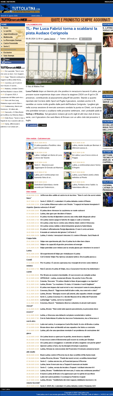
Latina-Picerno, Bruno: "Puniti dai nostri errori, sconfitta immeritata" (68, 358)
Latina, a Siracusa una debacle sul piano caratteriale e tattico (65, 315)
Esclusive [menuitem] (8, 53)
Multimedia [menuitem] (8, 37)
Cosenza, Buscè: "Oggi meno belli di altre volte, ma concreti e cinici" (68, 290)
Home (4, 25)
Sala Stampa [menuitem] (9, 56)
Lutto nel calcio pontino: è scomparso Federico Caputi (62, 377)
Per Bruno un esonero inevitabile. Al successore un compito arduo (68, 275)
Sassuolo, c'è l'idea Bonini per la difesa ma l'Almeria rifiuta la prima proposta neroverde (12, 115)
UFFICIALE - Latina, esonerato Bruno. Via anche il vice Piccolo (66, 278)
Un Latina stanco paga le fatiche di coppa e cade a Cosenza (65, 220)
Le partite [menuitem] (7, 31)
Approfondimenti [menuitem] (11, 34)
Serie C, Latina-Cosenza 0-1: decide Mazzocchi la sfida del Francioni (68, 297)
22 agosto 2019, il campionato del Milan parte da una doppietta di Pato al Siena (13, 97)
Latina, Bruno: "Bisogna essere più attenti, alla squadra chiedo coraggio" (70, 294)
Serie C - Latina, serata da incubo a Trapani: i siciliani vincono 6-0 (67, 367)
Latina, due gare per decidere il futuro (56, 214)
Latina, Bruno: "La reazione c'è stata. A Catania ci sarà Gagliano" (67, 284)
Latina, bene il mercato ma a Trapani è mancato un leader (64, 364)
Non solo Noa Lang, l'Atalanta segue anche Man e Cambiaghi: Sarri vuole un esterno (13, 103)
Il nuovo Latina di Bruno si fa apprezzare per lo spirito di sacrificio (67, 374)
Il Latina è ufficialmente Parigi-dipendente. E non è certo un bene (67, 229)
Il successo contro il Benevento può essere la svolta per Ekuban (67, 340)
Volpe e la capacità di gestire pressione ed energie (61, 244)
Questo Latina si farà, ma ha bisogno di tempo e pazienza (64, 346)
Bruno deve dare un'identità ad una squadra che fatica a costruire (67, 327)
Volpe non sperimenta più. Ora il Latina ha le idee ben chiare (65, 241)
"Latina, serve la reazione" (56, 300)
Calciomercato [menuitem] (10, 49)
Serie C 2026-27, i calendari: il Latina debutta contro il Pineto (65, 201)
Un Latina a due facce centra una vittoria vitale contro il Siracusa (67, 223)
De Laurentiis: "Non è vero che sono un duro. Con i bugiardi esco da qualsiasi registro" (12, 74)
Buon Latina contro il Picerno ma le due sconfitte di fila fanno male (67, 355)
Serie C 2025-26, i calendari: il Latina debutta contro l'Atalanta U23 (68, 386)
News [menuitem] (6, 28)
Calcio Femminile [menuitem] (11, 43)
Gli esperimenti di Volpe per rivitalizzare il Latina (60, 254)
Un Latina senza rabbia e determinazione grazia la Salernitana (66, 226)
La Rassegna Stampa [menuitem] (12, 40)
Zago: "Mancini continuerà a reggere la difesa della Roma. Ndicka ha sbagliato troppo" (13, 80)
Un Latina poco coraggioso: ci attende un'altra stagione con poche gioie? (70, 343)
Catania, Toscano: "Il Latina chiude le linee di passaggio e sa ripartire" (69, 281)
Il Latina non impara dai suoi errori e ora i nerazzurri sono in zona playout (70, 287)
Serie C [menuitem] (7, 46)
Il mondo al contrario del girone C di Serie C (58, 232)
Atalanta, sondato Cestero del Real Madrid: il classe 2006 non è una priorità (12, 91)
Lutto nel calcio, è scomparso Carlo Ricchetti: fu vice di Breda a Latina (69, 324)
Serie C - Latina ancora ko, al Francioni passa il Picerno (63, 361)
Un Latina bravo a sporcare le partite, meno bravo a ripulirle (65, 337)
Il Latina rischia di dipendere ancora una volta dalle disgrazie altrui (67, 217)
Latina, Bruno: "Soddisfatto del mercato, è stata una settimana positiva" (70, 371)
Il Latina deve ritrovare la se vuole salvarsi (62, 211)
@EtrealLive (72, 39)
